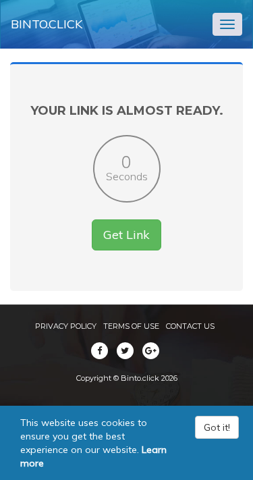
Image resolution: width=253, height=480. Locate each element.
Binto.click (46, 24)
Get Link (126, 234)
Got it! (217, 427)
